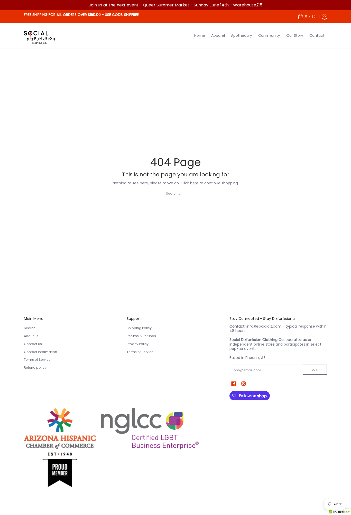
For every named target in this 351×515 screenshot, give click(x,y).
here (194, 183)
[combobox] (175, 193)
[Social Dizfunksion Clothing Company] (39, 36)
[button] (233, 383)
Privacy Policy (138, 344)
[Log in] (324, 16)
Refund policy (35, 367)
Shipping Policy (139, 328)
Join (314, 369)
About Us (31, 336)
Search (29, 328)
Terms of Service (37, 359)
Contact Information (40, 352)
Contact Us (33, 344)
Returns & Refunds (141, 336)
